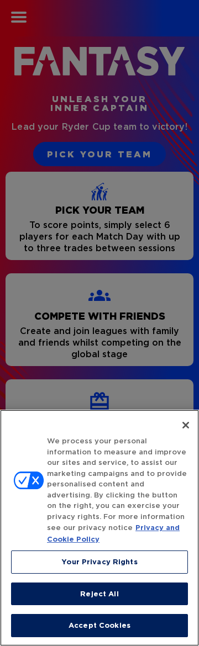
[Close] (186, 425)
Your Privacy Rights (99, 562)
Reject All (99, 594)
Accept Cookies (99, 625)
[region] (99, 528)
